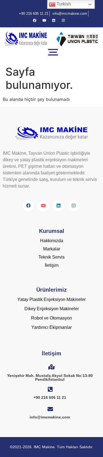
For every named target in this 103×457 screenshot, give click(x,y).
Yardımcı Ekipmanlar (51, 327)
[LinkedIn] (56, 20)
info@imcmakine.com (50, 417)
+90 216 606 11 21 (50, 397)
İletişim (52, 265)
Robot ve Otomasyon (51, 318)
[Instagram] (66, 20)
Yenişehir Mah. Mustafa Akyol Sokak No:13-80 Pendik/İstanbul (50, 377)
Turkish (63, 4)
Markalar (51, 249)
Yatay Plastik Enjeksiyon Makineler (51, 299)
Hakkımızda (51, 240)
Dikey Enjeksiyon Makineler (51, 308)
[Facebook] (37, 20)
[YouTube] (47, 20)
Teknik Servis (51, 257)
